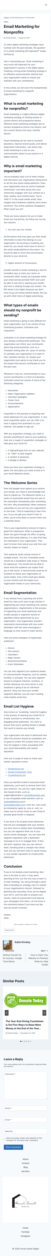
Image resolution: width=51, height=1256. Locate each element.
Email (6, 22)
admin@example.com (34, 795)
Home (25, 1228)
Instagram (25, 1236)
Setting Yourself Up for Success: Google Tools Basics (12, 956)
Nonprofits (9, 930)
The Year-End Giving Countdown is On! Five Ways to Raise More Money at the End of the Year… (24, 1025)
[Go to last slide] (7, 1013)
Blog (25, 1167)
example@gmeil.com (13, 801)
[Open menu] (46, 5)
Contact (25, 1163)
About (25, 1159)
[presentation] (25, 1001)
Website (9, 1131)
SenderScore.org (16, 769)
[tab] (20, 1041)
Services (25, 1171)
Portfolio (25, 1232)
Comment (10, 1074)
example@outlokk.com (14, 805)
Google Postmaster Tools (20, 772)
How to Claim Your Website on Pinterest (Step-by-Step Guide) (38, 958)
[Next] (44, 1013)
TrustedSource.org (17, 775)
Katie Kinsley (11, 38)
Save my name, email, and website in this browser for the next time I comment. (24, 1139)
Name (8, 1108)
